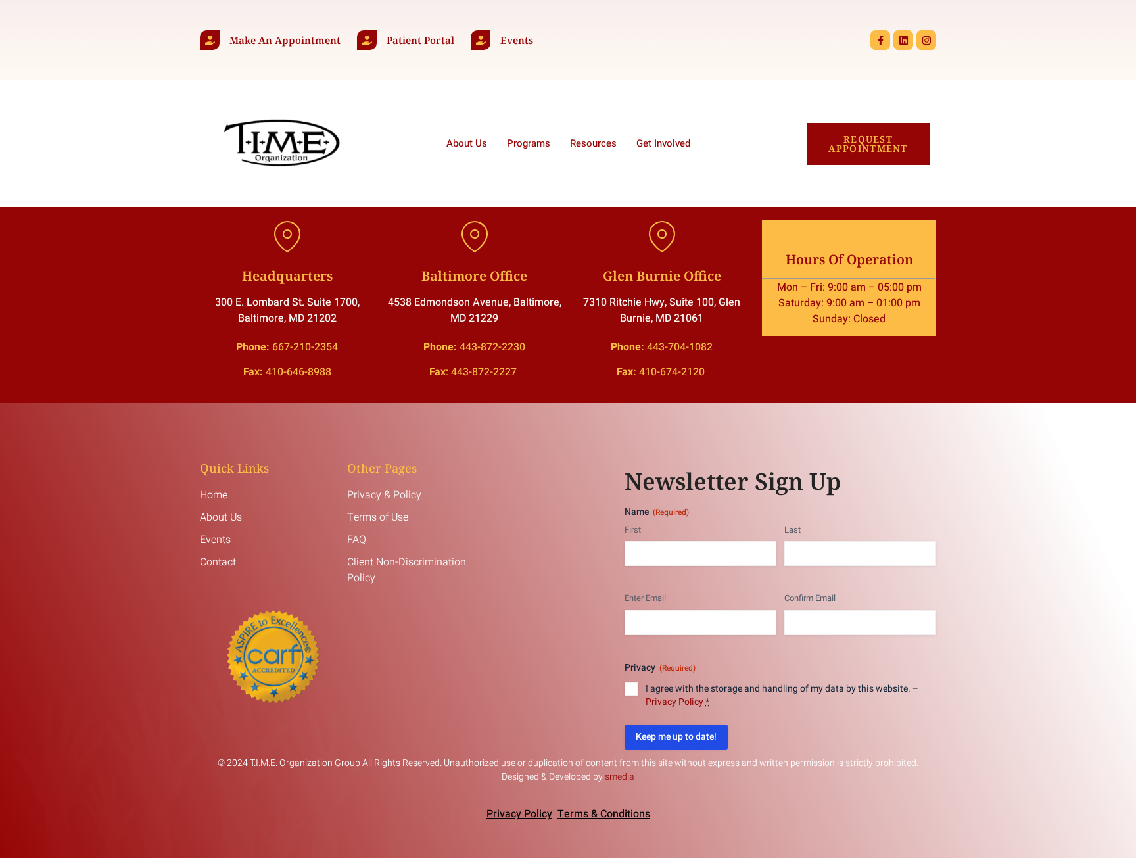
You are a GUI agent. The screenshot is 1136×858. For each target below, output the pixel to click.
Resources (593, 143)
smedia (619, 777)
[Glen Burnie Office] (662, 236)
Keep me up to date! (676, 737)
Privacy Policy (674, 702)
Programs (528, 143)
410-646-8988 (298, 372)
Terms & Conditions (603, 814)
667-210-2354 (305, 347)
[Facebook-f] (880, 40)
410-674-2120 (673, 372)
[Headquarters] (287, 236)
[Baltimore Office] (474, 236)
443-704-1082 (680, 347)
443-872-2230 (492, 347)
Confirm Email (810, 598)
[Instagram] (926, 40)
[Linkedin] (903, 40)
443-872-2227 (485, 372)
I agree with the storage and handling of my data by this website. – (782, 695)
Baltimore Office (474, 276)
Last (792, 530)
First (633, 530)
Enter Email (645, 598)
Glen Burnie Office (662, 276)
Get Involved (663, 143)
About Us (466, 143)
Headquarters (287, 276)
